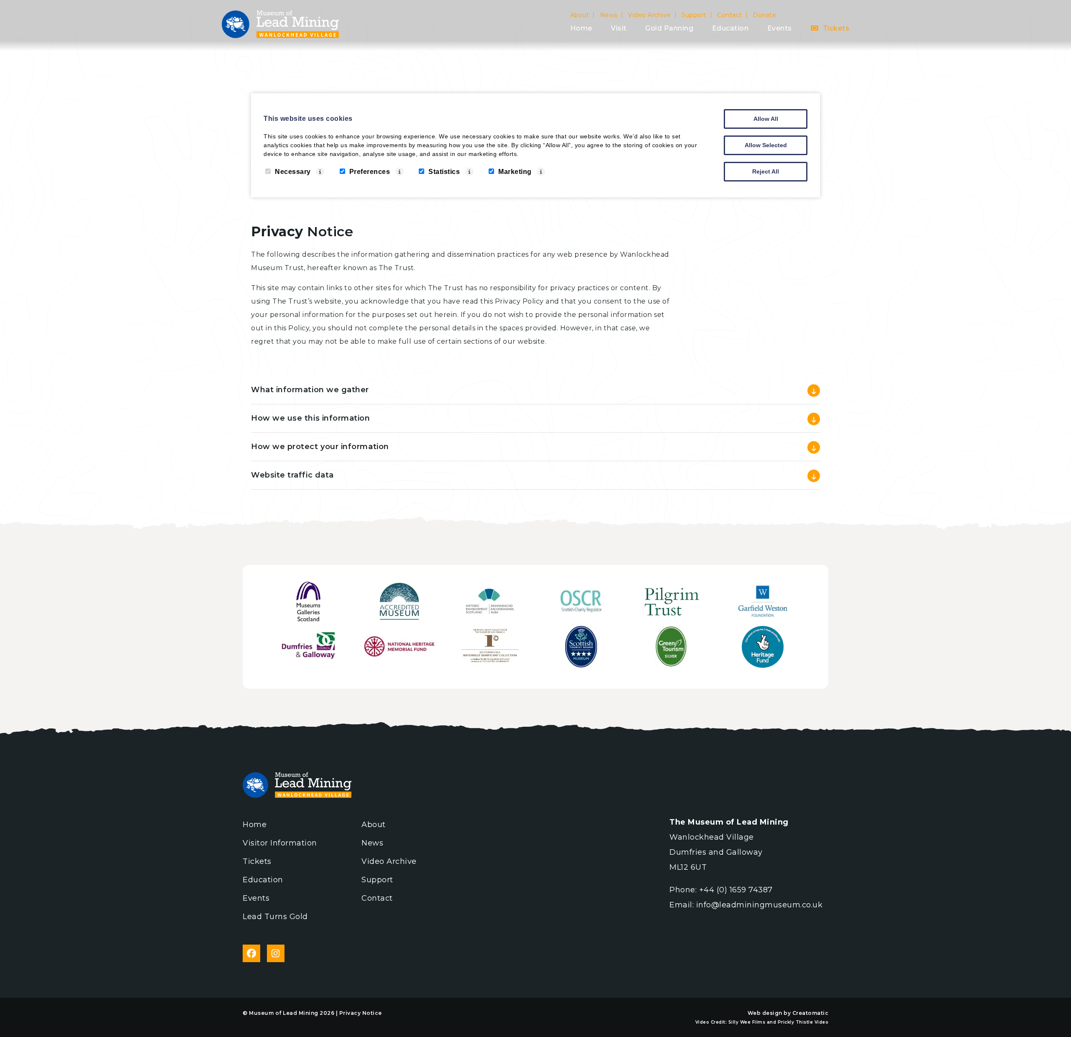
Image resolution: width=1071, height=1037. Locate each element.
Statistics (444, 171)
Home (581, 28)
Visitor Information (280, 843)
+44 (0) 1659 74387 (736, 889)
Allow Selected (766, 145)
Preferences (369, 171)
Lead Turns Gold (275, 916)
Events (779, 28)
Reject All (765, 171)
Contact (729, 15)
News (608, 15)
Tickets (835, 28)
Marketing (515, 171)
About (579, 15)
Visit (619, 28)
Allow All (765, 118)
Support (694, 15)
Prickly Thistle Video (803, 1022)
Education (730, 28)
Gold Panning (669, 28)
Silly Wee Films (747, 1022)
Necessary (293, 171)
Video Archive (649, 15)
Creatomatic (810, 1013)
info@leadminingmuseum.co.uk (759, 904)
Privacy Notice (360, 1013)
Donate (764, 15)
